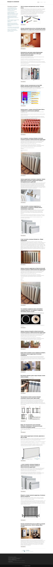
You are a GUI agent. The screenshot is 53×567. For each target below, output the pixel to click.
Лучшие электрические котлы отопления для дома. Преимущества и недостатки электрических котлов (33, 29)
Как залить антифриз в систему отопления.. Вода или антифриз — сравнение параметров (13, 20)
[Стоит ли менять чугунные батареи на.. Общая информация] (33, 257)
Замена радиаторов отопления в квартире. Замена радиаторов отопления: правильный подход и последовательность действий (33, 180)
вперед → (28, 550)
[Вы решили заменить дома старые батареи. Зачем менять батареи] (33, 385)
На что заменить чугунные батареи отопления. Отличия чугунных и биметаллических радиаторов (33, 139)
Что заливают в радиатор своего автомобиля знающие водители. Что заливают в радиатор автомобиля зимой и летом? (32, 310)
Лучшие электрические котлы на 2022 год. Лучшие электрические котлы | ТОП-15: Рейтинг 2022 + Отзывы (33, 525)
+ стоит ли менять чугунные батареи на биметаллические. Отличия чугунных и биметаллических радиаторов (30, 466)
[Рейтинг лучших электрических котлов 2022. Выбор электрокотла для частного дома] (33, 98)
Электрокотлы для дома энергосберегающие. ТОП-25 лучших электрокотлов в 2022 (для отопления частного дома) (32, 54)
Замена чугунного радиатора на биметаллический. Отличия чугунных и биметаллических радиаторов (33, 269)
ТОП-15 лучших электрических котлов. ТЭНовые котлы (32, 7)
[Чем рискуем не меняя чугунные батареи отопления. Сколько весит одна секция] (33, 412)
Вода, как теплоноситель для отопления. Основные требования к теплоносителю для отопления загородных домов (31, 426)
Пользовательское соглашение (15, 558)
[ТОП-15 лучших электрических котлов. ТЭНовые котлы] (33, 19)
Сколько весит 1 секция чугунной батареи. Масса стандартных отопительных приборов (32, 110)
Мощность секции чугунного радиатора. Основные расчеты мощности (33, 495)
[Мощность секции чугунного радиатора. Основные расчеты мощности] (33, 512)
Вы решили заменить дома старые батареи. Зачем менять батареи (33, 376)
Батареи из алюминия (13, 1)
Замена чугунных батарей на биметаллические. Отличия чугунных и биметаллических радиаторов (33, 332)
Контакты (9, 558)
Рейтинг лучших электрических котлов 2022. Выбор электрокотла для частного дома (31, 86)
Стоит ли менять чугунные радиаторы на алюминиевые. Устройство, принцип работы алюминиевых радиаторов (31, 207)
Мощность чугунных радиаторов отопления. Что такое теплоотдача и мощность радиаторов (12, 30)
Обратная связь (10, 561)
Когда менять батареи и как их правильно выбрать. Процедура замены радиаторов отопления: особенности (33, 354)
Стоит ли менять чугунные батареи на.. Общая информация (32, 240)
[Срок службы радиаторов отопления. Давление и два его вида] (33, 453)
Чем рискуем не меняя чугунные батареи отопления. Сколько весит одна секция (31, 397)
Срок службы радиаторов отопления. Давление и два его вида (33, 436)
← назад (23, 550)
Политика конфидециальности (12, 559)
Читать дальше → (23, 24)
